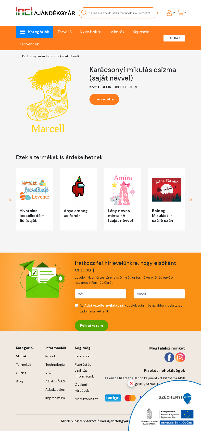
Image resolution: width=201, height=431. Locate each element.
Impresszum (55, 398)
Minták (21, 356)
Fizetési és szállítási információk (84, 370)
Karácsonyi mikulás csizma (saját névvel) (50, 56)
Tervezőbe (104, 99)
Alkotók (118, 31)
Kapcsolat (142, 31)
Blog (19, 381)
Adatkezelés (55, 389)
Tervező (64, 31)
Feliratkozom (91, 325)
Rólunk (50, 356)
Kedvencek (29, 44)
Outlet (174, 38)
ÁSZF (49, 373)
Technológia (55, 364)
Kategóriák (38, 31)
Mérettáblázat (86, 399)
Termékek (23, 364)
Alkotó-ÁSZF (55, 381)
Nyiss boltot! (91, 31)
